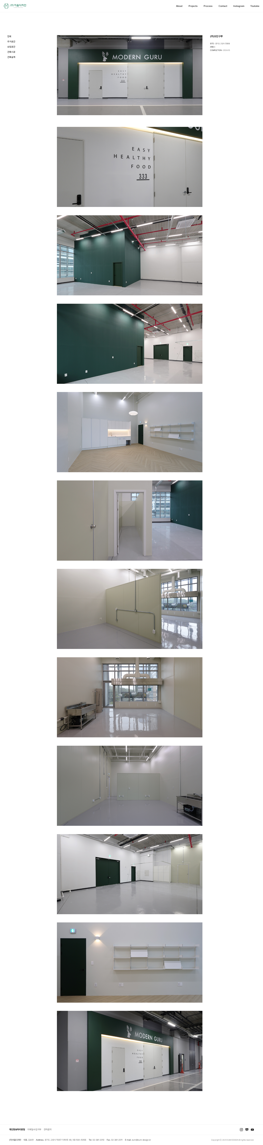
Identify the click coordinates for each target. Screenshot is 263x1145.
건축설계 (11, 57)
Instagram (238, 6)
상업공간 (11, 46)
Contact (223, 6)
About (179, 6)
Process (208, 6)
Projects (193, 6)
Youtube (254, 6)
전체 (9, 36)
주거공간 (11, 41)
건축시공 (11, 52)
